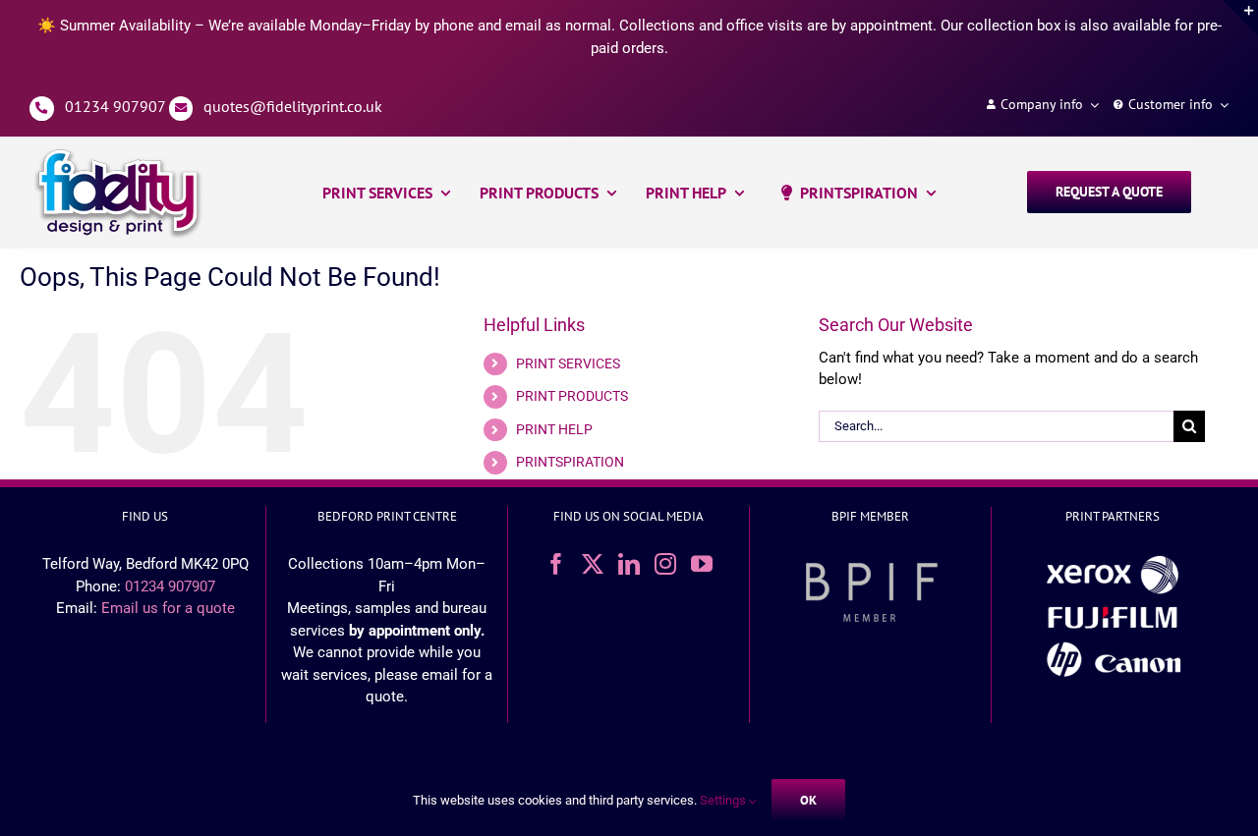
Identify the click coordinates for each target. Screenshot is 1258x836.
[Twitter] (592, 564)
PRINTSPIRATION (570, 462)
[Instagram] (665, 564)
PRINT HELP (554, 429)
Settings (724, 800)
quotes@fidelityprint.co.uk (292, 106)
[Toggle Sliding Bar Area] (1240, 17)
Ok (808, 800)
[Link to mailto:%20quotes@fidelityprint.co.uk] (181, 108)
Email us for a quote (168, 608)
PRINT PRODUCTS (572, 396)
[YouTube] (702, 564)
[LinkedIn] (629, 564)
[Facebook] (556, 564)
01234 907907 (115, 106)
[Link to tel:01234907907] (41, 108)
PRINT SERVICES (568, 363)
